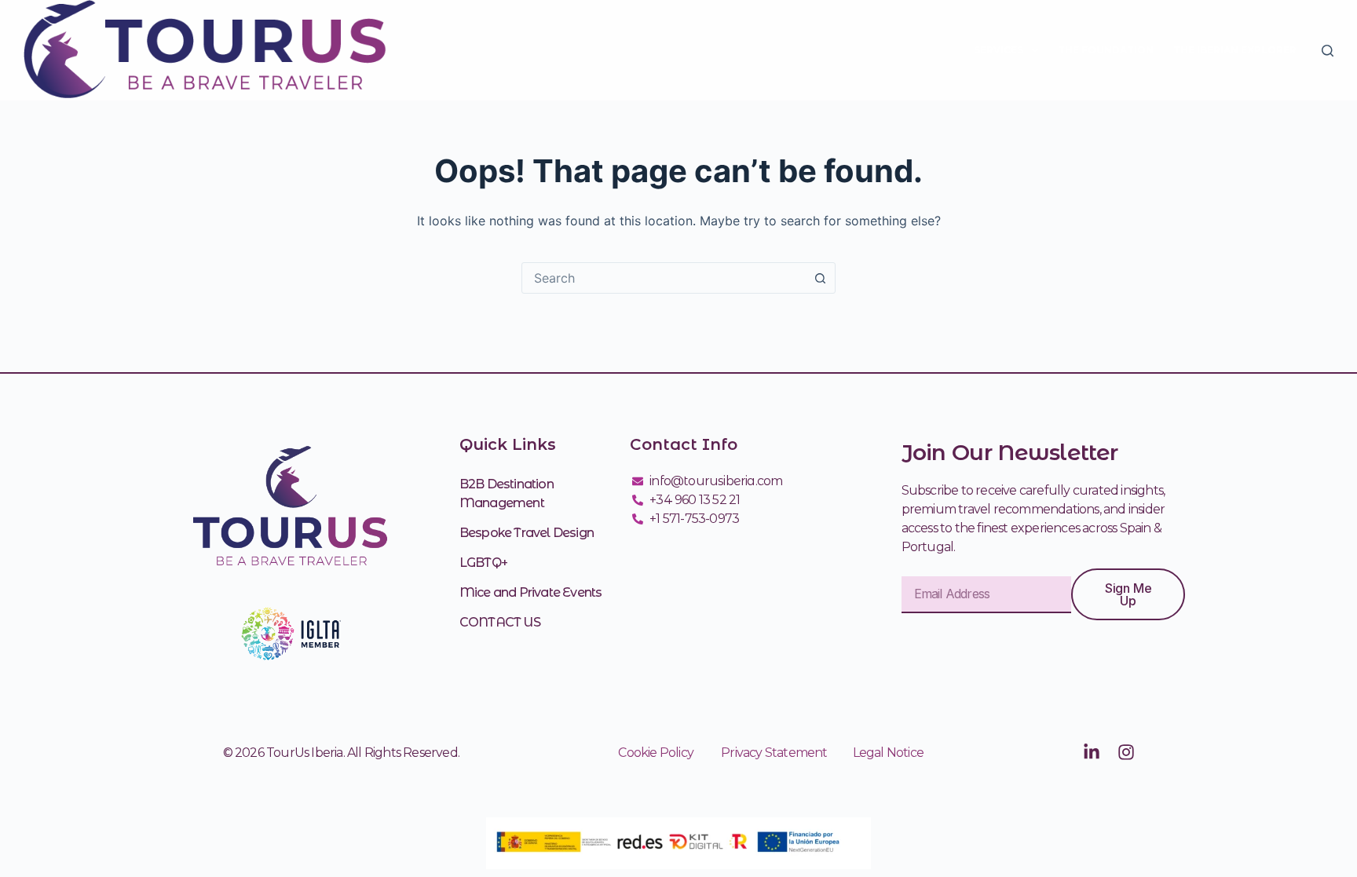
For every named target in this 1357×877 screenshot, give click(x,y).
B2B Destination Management (506, 493)
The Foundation (1106, 50)
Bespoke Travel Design (526, 532)
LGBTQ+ (483, 562)
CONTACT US (499, 622)
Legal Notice (888, 752)
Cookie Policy (655, 752)
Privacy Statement (786, 752)
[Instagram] (1126, 752)
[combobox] (663, 278)
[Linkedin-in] (1091, 752)
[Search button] (820, 278)
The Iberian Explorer (1235, 50)
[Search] (1327, 51)
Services (998, 50)
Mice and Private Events (530, 592)
